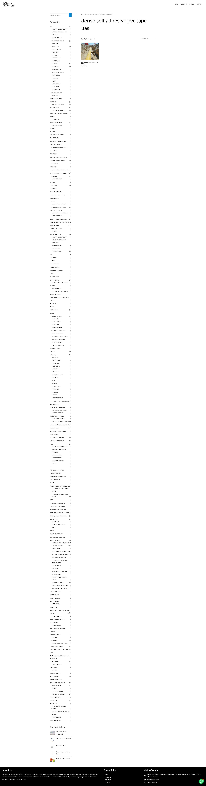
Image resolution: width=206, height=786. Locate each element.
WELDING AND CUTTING (57, 683)
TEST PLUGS (53, 640)
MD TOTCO (56, 95)
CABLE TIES (53, 150)
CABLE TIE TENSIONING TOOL (59, 147)
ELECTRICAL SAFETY (56, 210)
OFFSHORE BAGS (58, 413)
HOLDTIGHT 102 (58, 374)
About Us (191, 4)
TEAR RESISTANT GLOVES (60, 585)
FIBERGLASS (53, 257)
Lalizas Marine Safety (56, 316)
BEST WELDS (57, 685)
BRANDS (52, 128)
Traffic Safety (53, 667)
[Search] (70, 15)
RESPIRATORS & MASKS (60, 32)
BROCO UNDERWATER (60, 410)
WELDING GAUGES (59, 694)
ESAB (54, 688)
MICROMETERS (54, 434)
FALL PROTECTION (55, 234)
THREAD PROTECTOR (56, 646)
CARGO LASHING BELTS (60, 336)
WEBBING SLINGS (58, 345)
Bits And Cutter (54, 107)
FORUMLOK (56, 58)
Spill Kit (52, 613)
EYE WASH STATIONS (56, 228)
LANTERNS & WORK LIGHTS (58, 330)
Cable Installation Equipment (58, 141)
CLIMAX (55, 52)
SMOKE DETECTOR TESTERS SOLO (60, 610)
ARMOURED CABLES (59, 204)
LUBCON (56, 66)
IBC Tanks (52, 306)
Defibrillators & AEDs (59, 418)
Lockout (52, 351)
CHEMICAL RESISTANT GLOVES (62, 551)
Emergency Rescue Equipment (58, 219)
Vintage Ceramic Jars (56, 679)
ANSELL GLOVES (58, 545)
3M (51, 26)
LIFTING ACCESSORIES (56, 334)
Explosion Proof (54, 225)
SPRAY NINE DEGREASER (57, 619)
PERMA (55, 392)
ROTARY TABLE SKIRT (56, 534)
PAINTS (52, 483)
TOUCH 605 (56, 84)
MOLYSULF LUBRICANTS (57, 441)
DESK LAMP (53, 188)
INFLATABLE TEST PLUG (60, 643)
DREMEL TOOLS (54, 198)
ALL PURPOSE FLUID (56, 93)
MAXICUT (56, 568)
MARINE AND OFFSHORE (57, 407)
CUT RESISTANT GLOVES (60, 554)
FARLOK (55, 55)
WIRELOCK (56, 89)
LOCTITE (55, 63)
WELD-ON (56, 87)
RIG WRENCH (57, 717)
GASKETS (52, 286)
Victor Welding (54, 676)
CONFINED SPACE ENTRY (60, 29)
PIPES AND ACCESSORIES (57, 503)
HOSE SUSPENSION (59, 339)
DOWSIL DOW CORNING (57, 195)
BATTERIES (53, 102)
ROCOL (55, 78)
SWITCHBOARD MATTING (57, 628)
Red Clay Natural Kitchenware (58, 516)
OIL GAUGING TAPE (56, 473)
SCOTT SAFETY (57, 37)
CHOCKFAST (57, 49)
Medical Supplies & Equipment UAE (60, 424)
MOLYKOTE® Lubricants (57, 437)
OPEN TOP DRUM (55, 479)
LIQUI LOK (56, 61)
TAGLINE (52, 631)
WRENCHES (53, 703)
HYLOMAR (53, 303)
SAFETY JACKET (58, 125)
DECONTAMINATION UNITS (58, 173)
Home (176, 4)
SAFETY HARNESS (58, 460)
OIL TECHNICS (57, 179)
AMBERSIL (56, 363)
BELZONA (56, 46)
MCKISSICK (56, 119)
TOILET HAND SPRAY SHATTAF (59, 649)
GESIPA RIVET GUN (55, 294)
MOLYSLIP (56, 389)
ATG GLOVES (57, 548)
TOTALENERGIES (58, 398)
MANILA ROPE (54, 404)
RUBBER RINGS (57, 288)
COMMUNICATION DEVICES (58, 157)
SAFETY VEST (54, 607)
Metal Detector (54, 428)
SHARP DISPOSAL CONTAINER (62, 421)
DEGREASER (53, 176)
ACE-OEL (56, 357)
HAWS (55, 231)
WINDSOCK (53, 700)
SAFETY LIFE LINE (55, 598)
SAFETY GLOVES (54, 540)
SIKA (54, 81)
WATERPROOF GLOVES (60, 588)
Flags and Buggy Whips (56, 270)
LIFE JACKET (57, 321)
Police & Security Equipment (58, 506)
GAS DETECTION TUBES (60, 282)
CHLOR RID (53, 154)
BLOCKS (52, 116)
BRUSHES (52, 131)
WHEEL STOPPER (55, 697)
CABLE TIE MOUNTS (56, 144)
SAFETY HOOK (54, 595)
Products (184, 4)
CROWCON (53, 166)
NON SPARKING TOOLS (57, 470)
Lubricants (53, 355)
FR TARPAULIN (54, 277)
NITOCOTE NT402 (58, 72)
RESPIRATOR (53, 519)
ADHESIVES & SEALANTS (57, 41)
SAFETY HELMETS (55, 591)
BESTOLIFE (56, 366)
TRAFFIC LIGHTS (55, 661)
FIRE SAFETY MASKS (59, 524)
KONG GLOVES (57, 565)
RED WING (56, 604)
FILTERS (52, 260)
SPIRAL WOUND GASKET (60, 291)
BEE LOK (55, 43)
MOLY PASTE (57, 386)
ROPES (52, 530)
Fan (51, 254)
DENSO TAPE (54, 185)
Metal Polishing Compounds (58, 431)
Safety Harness (57, 35)
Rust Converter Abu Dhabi (57, 537)
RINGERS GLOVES (58, 582)
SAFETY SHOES (54, 601)
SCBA (54, 463)
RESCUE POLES (57, 216)
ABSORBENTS (57, 616)
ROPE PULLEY (57, 248)
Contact (199, 4)
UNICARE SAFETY (55, 673)
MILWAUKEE (57, 574)
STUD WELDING (58, 691)
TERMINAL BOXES (55, 634)
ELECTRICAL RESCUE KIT (60, 213)
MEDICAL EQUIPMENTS (57, 416)
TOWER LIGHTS (57, 664)
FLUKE (52, 273)
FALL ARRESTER (57, 245)
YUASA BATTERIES (58, 104)
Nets (51, 467)
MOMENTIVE (57, 69)
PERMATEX (56, 75)
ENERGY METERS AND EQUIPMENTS (60, 222)
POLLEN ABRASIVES (59, 110)
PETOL (52, 500)
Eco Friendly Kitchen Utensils (58, 207)
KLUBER (55, 377)
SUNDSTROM (54, 622)
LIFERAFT (56, 324)
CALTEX (55, 369)
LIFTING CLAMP (58, 342)
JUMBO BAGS (54, 310)
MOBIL (55, 383)
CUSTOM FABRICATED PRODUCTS (60, 170)
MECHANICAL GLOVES (60, 571)
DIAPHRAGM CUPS (55, 191)
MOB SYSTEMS (57, 327)
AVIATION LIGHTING (56, 98)
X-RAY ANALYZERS (55, 720)
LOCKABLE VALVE (55, 348)
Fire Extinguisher (54, 267)
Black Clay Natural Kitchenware (58, 113)
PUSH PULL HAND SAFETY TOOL (59, 512)
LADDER (52, 313)
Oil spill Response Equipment (58, 476)
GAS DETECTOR (54, 280)
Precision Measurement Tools (58, 509)
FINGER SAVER (54, 264)
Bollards (55, 670)
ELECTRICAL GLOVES (59, 557)
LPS (54, 380)
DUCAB (52, 201)
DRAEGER (56, 521)
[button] (201, 781)
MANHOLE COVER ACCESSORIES (59, 401)
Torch (51, 652)
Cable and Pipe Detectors (57, 134)
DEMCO (52, 182)
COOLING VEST (54, 163)
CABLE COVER (54, 138)
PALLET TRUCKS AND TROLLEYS (59, 486)
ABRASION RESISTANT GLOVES (62, 543)
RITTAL (55, 637)
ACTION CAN (57, 360)
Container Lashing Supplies (57, 160)
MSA (51, 444)
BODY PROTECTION (56, 122)
